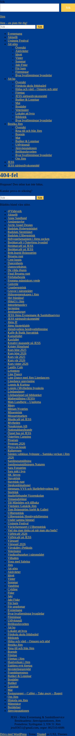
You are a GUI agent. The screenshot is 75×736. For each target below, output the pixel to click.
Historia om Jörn (18, 700)
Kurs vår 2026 (16, 360)
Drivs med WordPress (13, 734)
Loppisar (13, 686)
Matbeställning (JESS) (21, 398)
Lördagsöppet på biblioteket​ (25, 395)
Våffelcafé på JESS (19, 537)
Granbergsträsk (17, 287)
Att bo (11, 78)
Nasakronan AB (17, 426)
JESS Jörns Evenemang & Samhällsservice (34, 315)
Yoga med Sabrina (19, 561)
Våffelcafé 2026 (17, 533)
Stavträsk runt (16, 481)
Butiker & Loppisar (27, 99)
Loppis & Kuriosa (19, 384)
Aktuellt (13, 37)
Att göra (13, 44)
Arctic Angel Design (20, 225)
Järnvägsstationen (26, 148)
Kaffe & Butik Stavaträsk (23, 332)
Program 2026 (16, 443)
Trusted (41, 734)
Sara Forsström (17, 467)
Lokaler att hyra (25, 113)
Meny (11, 405)
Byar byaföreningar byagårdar (33, 75)
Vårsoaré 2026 (17, 544)
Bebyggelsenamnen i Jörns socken (28, 239)
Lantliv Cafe (15, 367)
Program (13, 440)
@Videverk (15, 211)
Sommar (20, 61)
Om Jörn (20, 158)
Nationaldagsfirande (20, 429)
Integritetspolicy (17, 304)
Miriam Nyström (18, 408)
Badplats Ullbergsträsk (21, 235)
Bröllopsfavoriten (26, 151)
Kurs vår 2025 (16, 356)
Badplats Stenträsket (20, 232)
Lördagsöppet (16, 391)
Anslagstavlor (16, 221)
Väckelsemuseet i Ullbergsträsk (27, 526)
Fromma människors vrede (24, 280)
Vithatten (13, 558)
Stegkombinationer (19, 485)
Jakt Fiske (21, 64)
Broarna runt (15, 256)
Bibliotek (21, 117)
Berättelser (14, 707)
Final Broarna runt (19, 273)
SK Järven (14, 474)
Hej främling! (16, 297)
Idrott (18, 54)
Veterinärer (22, 110)
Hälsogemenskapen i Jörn (23, 294)
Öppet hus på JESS (19, 433)
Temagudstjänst (17, 499)
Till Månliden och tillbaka (23, 502)
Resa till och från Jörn (28, 130)
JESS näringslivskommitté (31, 96)
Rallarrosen (15, 450)
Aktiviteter (21, 51)
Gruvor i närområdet (20, 291)
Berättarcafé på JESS (20, 245)
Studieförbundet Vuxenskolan (26, 495)
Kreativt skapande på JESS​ (24, 343)
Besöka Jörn (15, 123)
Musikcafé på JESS (19, 419)
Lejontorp (14, 370)
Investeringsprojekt (19, 669)
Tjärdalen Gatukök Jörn (22, 506)
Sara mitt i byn (16, 471)
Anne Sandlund (17, 218)
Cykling (13, 589)
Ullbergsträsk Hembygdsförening (28, 516)
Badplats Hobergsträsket (22, 228)
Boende (20, 134)
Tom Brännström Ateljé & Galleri (28, 509)
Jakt (10, 596)
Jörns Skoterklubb (19, 325)
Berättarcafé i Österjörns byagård (28, 242)
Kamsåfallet (15, 336)
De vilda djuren (17, 270)
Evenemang (15, 33)
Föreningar (22, 71)
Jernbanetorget (16, 311)
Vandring (13, 585)
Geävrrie (13, 284)
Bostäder (20, 106)
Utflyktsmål (22, 144)
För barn (20, 68)
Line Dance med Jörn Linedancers (28, 377)
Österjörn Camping (19, 436)
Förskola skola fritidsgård (30, 85)
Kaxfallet (13, 339)
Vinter (19, 58)
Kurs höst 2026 (17, 353)
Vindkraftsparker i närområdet (26, 554)
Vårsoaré (13, 540)
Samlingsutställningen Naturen (26, 464)
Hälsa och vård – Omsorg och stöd (36, 89)
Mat (17, 103)
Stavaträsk (14, 478)
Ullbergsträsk (16, 513)
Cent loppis (15, 259)
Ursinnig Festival (18, 40)
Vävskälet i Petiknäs (20, 547)
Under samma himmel (21, 520)
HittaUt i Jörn (16, 301)
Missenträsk (15, 412)
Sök (2, 1)
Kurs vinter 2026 (18, 363)
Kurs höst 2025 (17, 350)
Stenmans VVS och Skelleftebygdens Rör (33, 488)
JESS (11, 162)
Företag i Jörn (16, 658)
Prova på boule (17, 447)
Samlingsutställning (19, 461)
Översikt (20, 47)
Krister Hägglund (18, 346)
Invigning (13, 308)
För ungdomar (16, 606)
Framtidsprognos (18, 672)
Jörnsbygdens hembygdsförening (28, 329)
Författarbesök (16, 277)
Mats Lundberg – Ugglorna (24, 402)
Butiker (12, 683)
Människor (14, 703)
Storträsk (13, 492)
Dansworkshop (17, 266)
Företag (20, 92)
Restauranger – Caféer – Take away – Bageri (35, 693)
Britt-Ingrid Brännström (22, 252)
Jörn (2, 16)
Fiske (11, 592)
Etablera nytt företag (20, 665)
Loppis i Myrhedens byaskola (26, 388)
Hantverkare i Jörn (19, 662)
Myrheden (14, 422)
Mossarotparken (17, 415)
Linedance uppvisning (21, 381)
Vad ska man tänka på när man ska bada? (33, 530)
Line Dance (15, 374)
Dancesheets (15, 263)
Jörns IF (13, 322)
